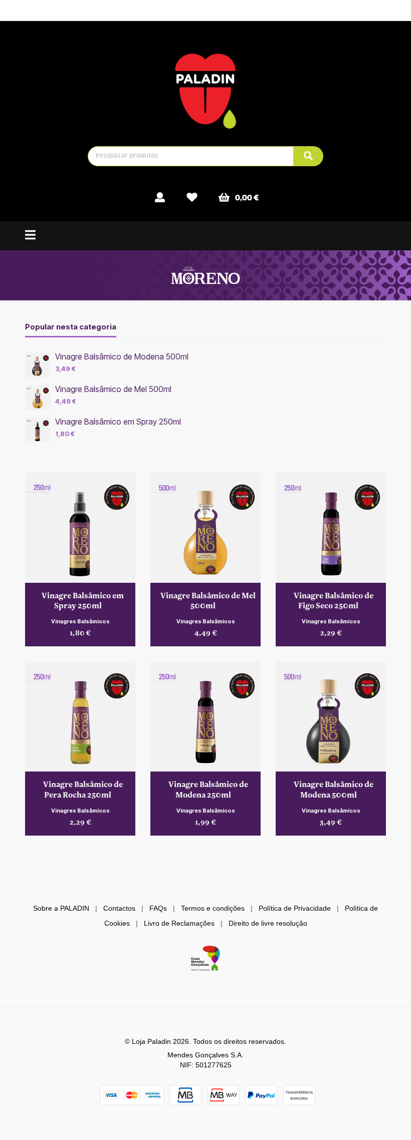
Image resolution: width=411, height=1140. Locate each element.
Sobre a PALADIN (61, 908)
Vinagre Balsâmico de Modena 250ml (208, 789)
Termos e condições (213, 908)
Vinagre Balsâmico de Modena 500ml (121, 356)
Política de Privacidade (295, 908)
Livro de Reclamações (179, 923)
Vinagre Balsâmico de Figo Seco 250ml (333, 600)
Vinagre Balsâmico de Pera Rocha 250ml (83, 789)
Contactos (119, 908)
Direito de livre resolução (268, 923)
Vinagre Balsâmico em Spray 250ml (118, 422)
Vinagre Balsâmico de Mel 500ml (113, 389)
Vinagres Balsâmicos (80, 621)
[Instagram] (347, 10)
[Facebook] (328, 10)
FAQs (158, 908)
